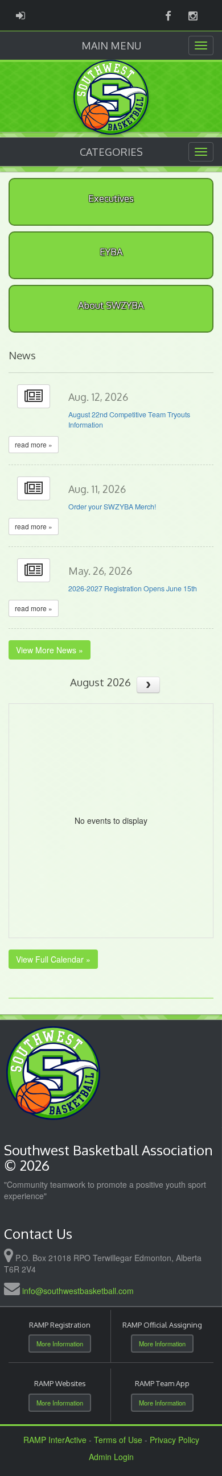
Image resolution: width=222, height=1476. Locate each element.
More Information (59, 1343)
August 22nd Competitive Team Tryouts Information (129, 419)
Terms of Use (118, 1439)
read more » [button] (33, 444)
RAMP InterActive (55, 1439)
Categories (111, 152)
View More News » (49, 650)
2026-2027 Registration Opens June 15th (132, 588)
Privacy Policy (174, 1439)
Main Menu (111, 45)
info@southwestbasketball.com (78, 1290)
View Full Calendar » (53, 959)
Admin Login (111, 1456)
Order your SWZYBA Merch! (112, 506)
